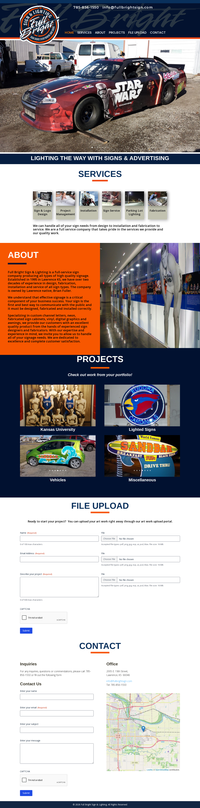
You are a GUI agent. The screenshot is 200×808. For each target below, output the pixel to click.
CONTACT (158, 33)
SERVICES (84, 33)
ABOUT (100, 33)
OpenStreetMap (162, 769)
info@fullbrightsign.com (119, 681)
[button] (143, 729)
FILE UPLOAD (137, 33)
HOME (69, 33)
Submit (26, 630)
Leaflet (149, 769)
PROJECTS (117, 33)
